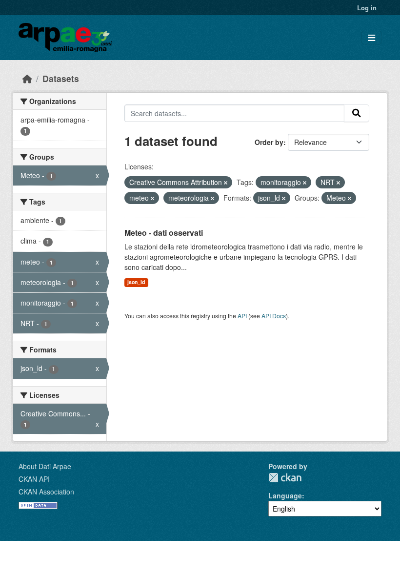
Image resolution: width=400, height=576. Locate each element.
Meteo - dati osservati (163, 232)
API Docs (273, 315)
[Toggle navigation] (371, 38)
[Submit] (356, 113)
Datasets (60, 78)
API (242, 315)
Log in (367, 7)
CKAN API (34, 479)
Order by (269, 142)
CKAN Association (46, 491)
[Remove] (225, 182)
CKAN (284, 478)
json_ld (136, 282)
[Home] (27, 78)
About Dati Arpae (45, 466)
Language (285, 495)
